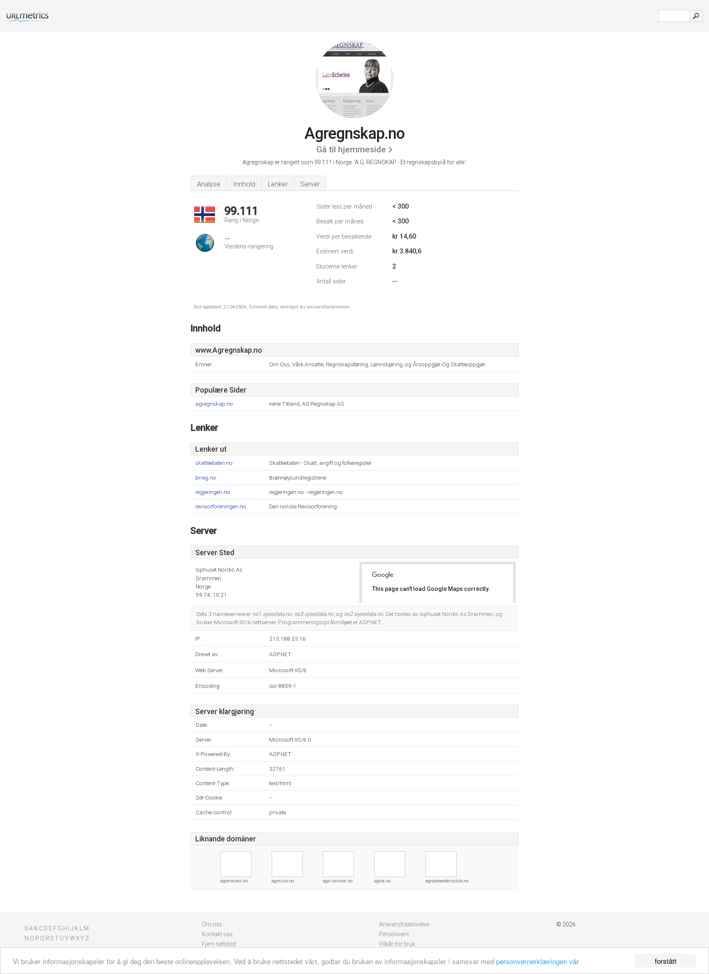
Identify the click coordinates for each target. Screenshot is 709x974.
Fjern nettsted (219, 944)
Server (310, 184)
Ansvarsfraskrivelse (404, 924)
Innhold (244, 184)
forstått (666, 961)
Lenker (278, 184)
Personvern (394, 934)
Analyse (208, 184)
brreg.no (205, 478)
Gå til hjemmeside (351, 149)
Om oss (212, 924)
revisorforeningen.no (220, 506)
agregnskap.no (214, 404)
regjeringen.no (212, 492)
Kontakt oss (217, 934)
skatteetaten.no (214, 463)
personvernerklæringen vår (537, 961)
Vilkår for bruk (397, 944)
